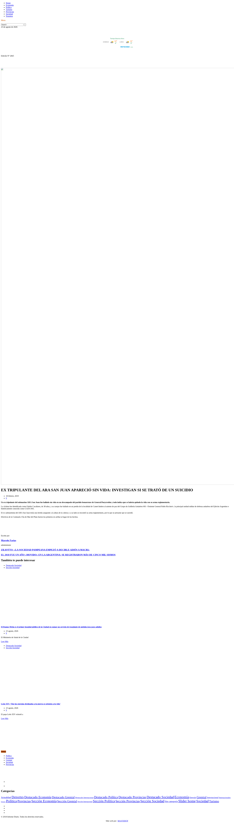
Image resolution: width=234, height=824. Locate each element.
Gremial (9, 760)
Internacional (213, 797)
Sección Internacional (85, 802)
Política (9, 7)
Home (8, 3)
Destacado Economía (37, 797)
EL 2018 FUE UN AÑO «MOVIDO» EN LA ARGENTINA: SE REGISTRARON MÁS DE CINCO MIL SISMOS (58, 555)
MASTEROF (123, 821)
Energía (193, 797)
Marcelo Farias (8, 540)
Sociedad (9, 14)
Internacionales (225, 797)
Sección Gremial (67, 801)
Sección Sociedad (13, 568)
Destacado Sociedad (13, 565)
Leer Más (4, 641)
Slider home (187, 801)
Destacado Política (106, 797)
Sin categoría (171, 801)
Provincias (10, 12)
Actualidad (6, 797)
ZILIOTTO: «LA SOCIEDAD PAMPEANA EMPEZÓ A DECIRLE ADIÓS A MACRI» (45, 550)
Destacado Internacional (84, 797)
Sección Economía (44, 801)
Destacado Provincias (132, 797)
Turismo (9, 10)
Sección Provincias (127, 801)
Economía (10, 5)
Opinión (3, 801)
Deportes (18, 797)
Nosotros (9, 16)
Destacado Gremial (63, 797)
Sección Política (104, 801)
